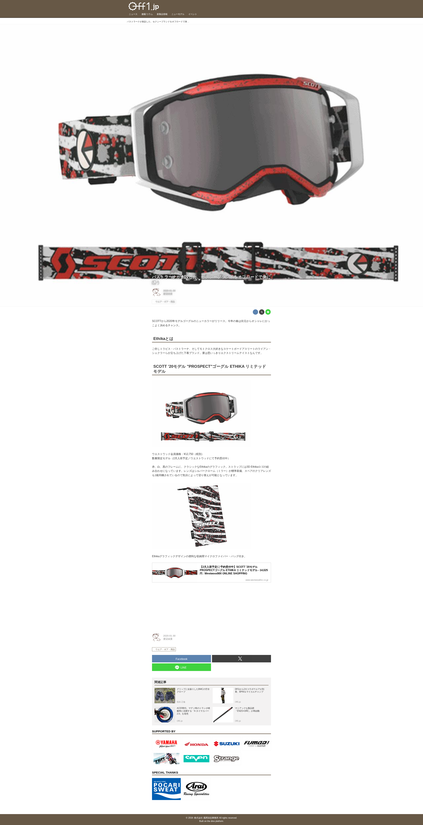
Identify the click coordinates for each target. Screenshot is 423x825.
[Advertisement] (177, 605)
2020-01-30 (169, 290)
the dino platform (215, 821)
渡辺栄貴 (168, 293)
